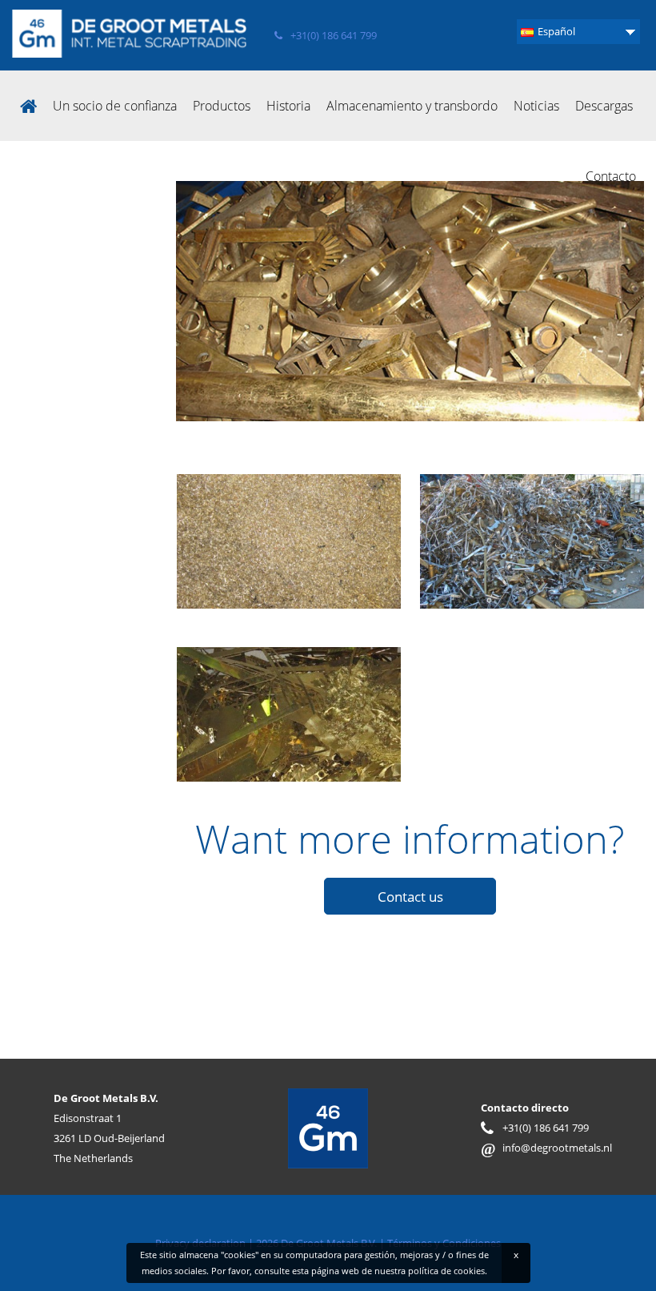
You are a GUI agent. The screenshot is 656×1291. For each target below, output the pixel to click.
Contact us (410, 896)
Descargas (604, 106)
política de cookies (446, 1271)
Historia (288, 106)
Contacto (611, 176)
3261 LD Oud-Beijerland (109, 1138)
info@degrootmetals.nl (546, 1147)
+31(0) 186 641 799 (333, 35)
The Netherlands (93, 1158)
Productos (221, 106)
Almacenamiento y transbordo (412, 106)
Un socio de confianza (115, 106)
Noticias (536, 106)
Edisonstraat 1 (88, 1118)
